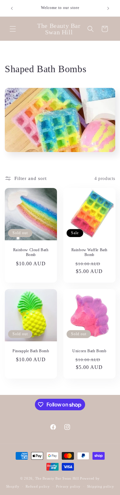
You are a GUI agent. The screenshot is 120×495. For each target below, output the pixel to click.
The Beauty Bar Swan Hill (57, 478)
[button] (13, 29)
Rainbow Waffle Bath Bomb (89, 252)
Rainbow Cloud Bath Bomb (31, 252)
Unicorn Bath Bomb (89, 350)
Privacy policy (68, 486)
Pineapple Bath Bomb (30, 350)
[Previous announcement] (12, 8)
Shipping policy (100, 486)
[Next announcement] (108, 8)
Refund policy (38, 486)
